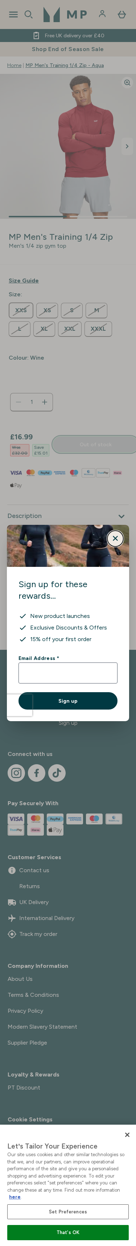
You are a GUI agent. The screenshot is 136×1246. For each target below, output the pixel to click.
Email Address (38, 658)
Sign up (68, 701)
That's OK (68, 1232)
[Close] (127, 1135)
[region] (68, 1185)
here (15, 1197)
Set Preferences (68, 1211)
